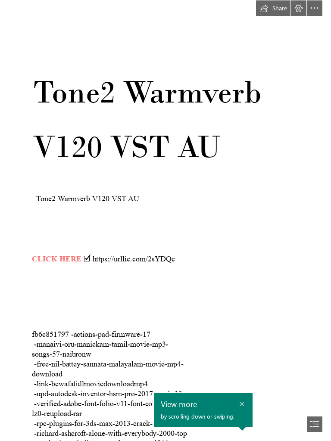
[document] (165, 220)
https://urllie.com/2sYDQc (134, 259)
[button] (273, 8)
